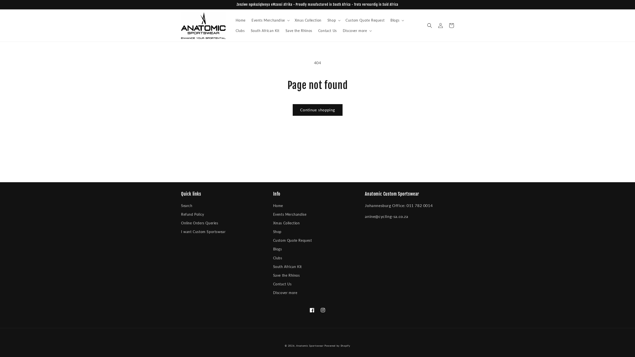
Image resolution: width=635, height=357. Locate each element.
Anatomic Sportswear (309, 345)
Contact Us (282, 284)
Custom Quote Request (292, 240)
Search (186, 206)
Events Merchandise (290, 214)
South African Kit (287, 267)
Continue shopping (317, 110)
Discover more (285, 293)
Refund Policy (192, 214)
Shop (277, 232)
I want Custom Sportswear (203, 232)
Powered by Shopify (337, 345)
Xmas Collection (286, 223)
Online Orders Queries (199, 223)
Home (278, 206)
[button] (270, 20)
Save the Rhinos (286, 275)
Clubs (277, 258)
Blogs (277, 249)
